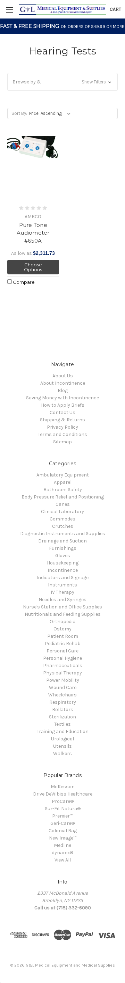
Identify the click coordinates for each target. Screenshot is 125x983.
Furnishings (62, 548)
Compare (23, 282)
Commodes (62, 519)
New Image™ (62, 838)
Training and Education (63, 731)
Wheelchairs (62, 695)
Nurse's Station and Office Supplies (62, 607)
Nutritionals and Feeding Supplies (63, 614)
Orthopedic (62, 621)
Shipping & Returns (62, 420)
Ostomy (62, 629)
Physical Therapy (62, 673)
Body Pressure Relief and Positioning (63, 497)
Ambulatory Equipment (62, 475)
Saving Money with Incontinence (62, 398)
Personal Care (62, 651)
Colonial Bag (63, 831)
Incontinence (63, 570)
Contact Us (62, 412)
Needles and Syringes (62, 600)
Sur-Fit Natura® (63, 809)
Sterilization (62, 717)
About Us (62, 376)
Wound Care (62, 687)
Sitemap (62, 442)
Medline (62, 845)
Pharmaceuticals (62, 665)
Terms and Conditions (62, 434)
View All (63, 860)
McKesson (63, 787)
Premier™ (62, 816)
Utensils (62, 746)
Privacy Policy (62, 427)
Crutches (62, 526)
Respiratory (62, 702)
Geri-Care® (62, 823)
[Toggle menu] (9, 9)
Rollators (62, 709)
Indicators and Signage (62, 578)
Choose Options (33, 267)
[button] (62, 82)
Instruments (62, 585)
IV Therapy (62, 592)
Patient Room (62, 636)
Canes (63, 504)
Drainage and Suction (62, 541)
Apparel (63, 482)
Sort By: (19, 113)
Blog (63, 390)
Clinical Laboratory (62, 512)
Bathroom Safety (62, 490)
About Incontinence (62, 383)
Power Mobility (62, 680)
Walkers (62, 753)
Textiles (62, 724)
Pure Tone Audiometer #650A (33, 233)
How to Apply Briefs (62, 405)
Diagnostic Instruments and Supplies (62, 534)
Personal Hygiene (62, 658)
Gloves (62, 556)
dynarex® (62, 853)
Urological (62, 739)
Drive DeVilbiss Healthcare (62, 794)
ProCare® (63, 801)
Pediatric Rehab (63, 643)
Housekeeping (62, 563)
